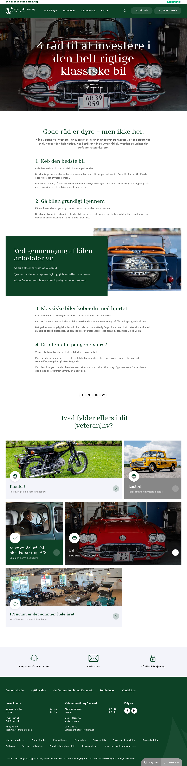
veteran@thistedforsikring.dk (79, 730)
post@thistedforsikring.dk (19, 730)
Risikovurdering (90, 746)
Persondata (80, 740)
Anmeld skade (15, 690)
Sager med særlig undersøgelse (120, 746)
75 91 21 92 (71, 727)
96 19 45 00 (12, 727)
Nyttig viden (38, 690)
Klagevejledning (150, 740)
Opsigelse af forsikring (124, 740)
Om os (104, 11)
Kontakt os (129, 690)
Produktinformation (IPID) (62, 746)
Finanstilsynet (60, 740)
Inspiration (69, 11)
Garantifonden (39, 740)
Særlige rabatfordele (32, 746)
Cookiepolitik (99, 740)
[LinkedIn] (96, 395)
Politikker (10, 746)
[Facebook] (82, 395)
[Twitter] (89, 395)
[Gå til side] (116, 488)
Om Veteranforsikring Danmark (73, 690)
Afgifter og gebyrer (15, 740)
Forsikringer (50, 11)
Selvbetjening (87, 11)
